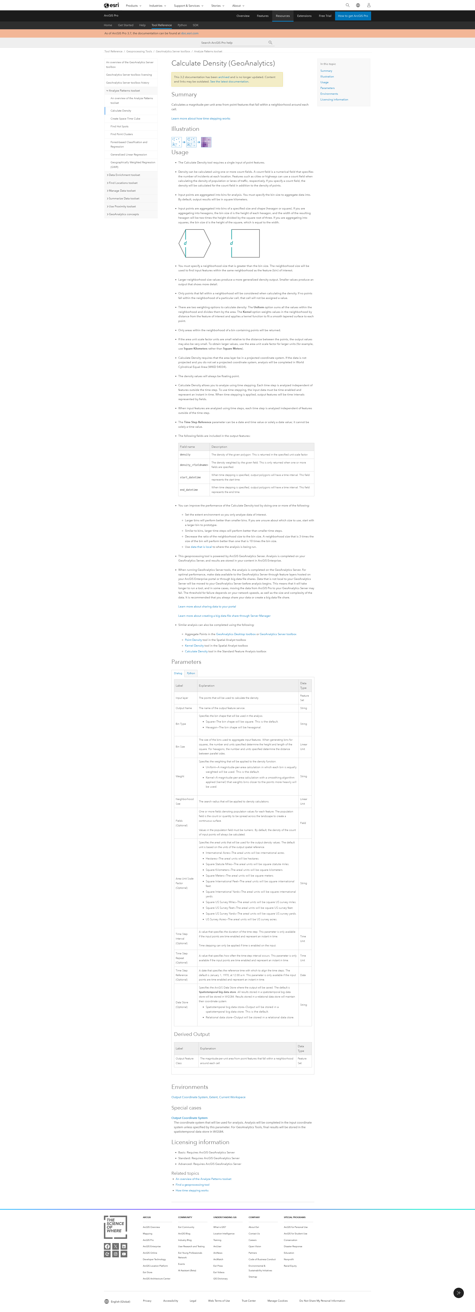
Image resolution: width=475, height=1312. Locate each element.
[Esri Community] (107, 1254)
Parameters (327, 88)
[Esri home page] (111, 5)
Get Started (125, 25)
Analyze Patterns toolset (208, 51)
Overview (243, 16)
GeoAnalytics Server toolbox (173, 51)
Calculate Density (121, 110)
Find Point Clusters (122, 134)
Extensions (304, 16)
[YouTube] (124, 1254)
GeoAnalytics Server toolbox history (127, 82)
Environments (329, 93)
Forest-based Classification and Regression (129, 144)
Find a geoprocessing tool (192, 1184)
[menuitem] (157, 1227)
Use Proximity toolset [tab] (122, 206)
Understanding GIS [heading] (225, 1217)
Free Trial (325, 16)
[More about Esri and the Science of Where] (115, 1228)
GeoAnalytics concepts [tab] (124, 214)
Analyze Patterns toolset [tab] (124, 90)
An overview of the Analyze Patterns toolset (132, 101)
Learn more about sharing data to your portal (207, 606)
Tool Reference (162, 25)
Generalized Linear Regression (129, 154)
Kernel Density (194, 645)
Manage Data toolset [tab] (122, 190)
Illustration (327, 76)
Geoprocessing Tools (139, 51)
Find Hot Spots (119, 126)
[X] (115, 1246)
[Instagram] (115, 1254)
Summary (326, 70)
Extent (213, 1097)
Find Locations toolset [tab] (123, 183)
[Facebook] (107, 1246)
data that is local (201, 547)
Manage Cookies (278, 1300)
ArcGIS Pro (111, 15)
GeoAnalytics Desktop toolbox (236, 634)
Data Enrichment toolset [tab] (124, 175)
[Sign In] (369, 5)
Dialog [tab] (178, 673)
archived (224, 77)
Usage (324, 82)
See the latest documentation (229, 81)
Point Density (193, 640)
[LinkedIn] (124, 1246)
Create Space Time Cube (125, 118)
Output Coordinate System (189, 1097)
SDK (196, 25)
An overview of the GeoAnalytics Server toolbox (129, 65)
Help (142, 25)
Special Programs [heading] (295, 1217)
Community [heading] (185, 1217)
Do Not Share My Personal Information (322, 1300)
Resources (283, 16)
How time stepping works (192, 1190)
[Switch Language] (358, 5)
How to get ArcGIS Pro (353, 16)
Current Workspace (232, 1097)
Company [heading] (254, 1217)
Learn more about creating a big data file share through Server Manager (224, 615)
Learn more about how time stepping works (200, 118)
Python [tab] (191, 673)
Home (108, 25)
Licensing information (334, 99)
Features (262, 16)
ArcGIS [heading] (147, 1217)
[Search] (348, 5)
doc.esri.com (190, 33)
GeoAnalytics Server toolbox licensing (129, 74)
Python (182, 25)
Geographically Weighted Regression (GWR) (133, 165)
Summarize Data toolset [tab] (124, 198)
